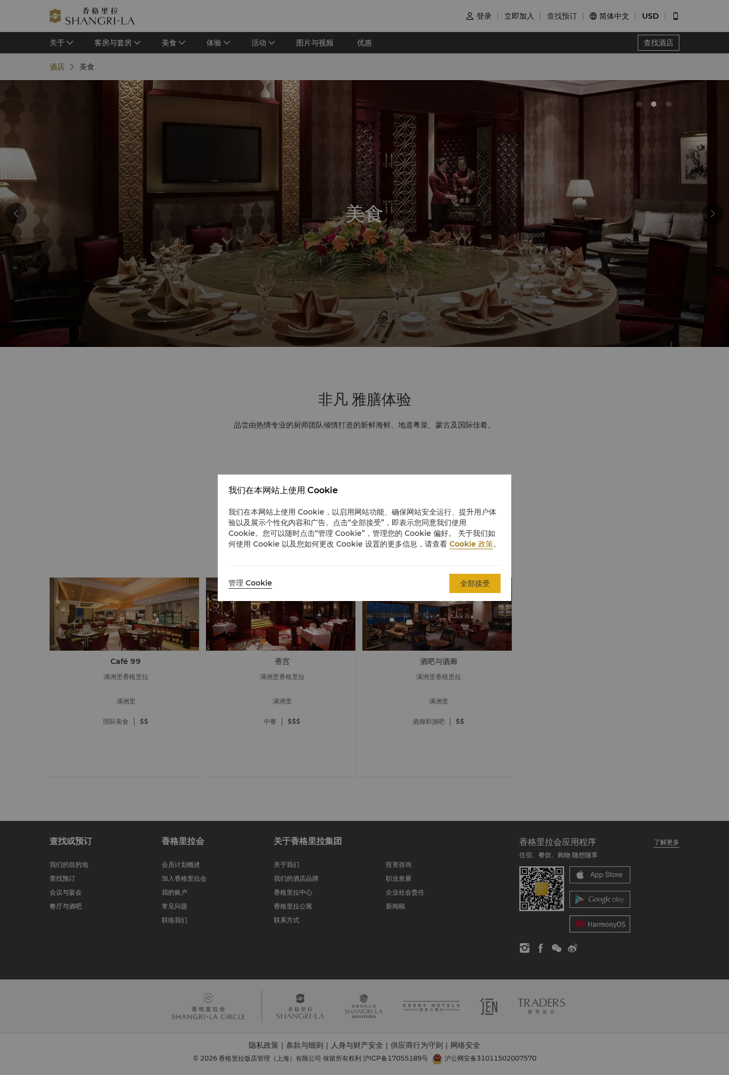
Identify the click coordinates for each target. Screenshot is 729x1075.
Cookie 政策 (471, 544)
